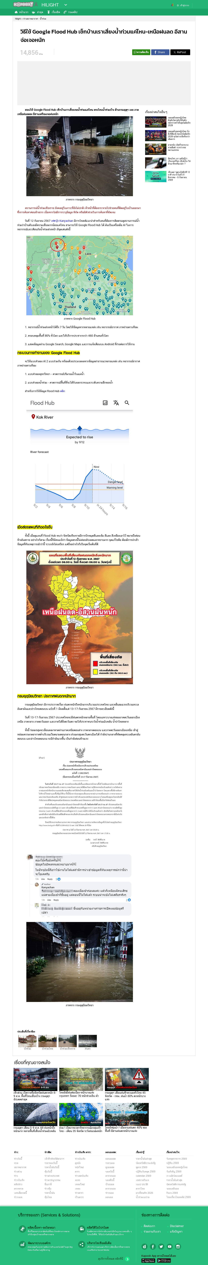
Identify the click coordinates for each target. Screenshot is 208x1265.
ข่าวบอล (18, 1197)
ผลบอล (109, 1197)
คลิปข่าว (18, 1184)
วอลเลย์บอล (172, 1188)
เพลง (77, 1188)
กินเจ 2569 (172, 1192)
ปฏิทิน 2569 (172, 1163)
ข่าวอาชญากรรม (52, 1180)
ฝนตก (88, 1048)
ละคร (77, 1180)
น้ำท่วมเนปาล (142, 1197)
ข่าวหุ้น (48, 1188)
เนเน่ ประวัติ (142, 1184)
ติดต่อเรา (149, 1226)
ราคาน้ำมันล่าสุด (144, 1158)
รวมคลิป (72, 12)
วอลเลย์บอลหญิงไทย (176, 1167)
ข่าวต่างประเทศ (52, 1175)
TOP (200, 1259)
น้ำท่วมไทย (47, 1048)
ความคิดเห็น (143, 52)
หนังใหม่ (79, 1167)
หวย (16, 1163)
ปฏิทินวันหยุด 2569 (145, 1171)
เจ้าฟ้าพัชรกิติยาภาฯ (54, 1158)
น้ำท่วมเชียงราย (67, 1048)
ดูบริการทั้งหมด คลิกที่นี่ (110, 1258)
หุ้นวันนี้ (48, 1171)
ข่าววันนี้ (18, 1158)
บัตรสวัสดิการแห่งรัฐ (145, 1163)
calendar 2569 (143, 1175)
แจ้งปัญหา (176, 1231)
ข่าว (16, 1175)
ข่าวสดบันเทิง (81, 1175)
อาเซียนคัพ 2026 (144, 1192)
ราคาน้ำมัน (50, 1192)
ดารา (77, 1171)
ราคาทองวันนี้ (51, 1163)
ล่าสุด (40, 12)
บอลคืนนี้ (110, 1180)
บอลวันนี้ (110, 1171)
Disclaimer (177, 1226)
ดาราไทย (140, 1188)
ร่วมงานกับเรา (152, 1231)
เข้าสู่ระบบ (184, 5)
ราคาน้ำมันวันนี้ (52, 1167)
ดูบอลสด (110, 1167)
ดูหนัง (78, 1163)
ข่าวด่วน (18, 1171)
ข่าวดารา (79, 1192)
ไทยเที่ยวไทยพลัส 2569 (178, 1197)
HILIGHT (50, 5)
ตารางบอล (111, 1175)
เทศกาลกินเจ (142, 1180)
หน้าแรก (23, 12)
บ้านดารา (79, 1197)
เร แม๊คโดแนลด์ (174, 1175)
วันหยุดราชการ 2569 (176, 1158)
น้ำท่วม (27, 1048)
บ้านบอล (110, 1184)
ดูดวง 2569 (141, 1167)
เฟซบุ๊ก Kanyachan (62, 220)
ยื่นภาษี (48, 1184)
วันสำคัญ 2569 (173, 1171)
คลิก (62, 391)
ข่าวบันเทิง (19, 1180)
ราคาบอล (110, 1163)
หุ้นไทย (48, 1197)
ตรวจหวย (18, 1188)
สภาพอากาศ (20, 1167)
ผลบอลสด (111, 1158)
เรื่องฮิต (56, 12)
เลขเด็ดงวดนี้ (20, 1192)
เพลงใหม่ (80, 1184)
